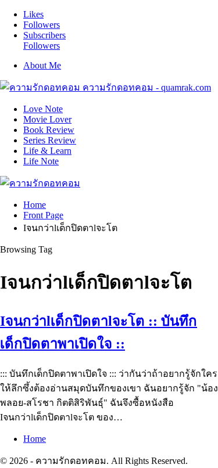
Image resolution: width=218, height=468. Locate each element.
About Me (42, 65)
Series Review (49, 140)
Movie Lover (47, 119)
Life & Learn (47, 151)
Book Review (48, 130)
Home (34, 439)
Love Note (43, 109)
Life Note (41, 161)
